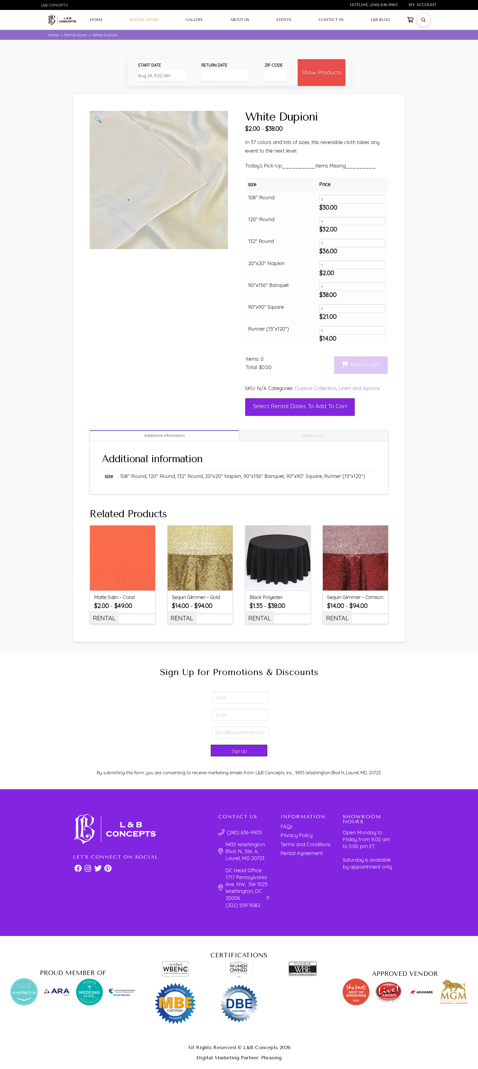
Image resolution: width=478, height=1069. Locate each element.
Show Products (321, 72)
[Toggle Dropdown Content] (410, 20)
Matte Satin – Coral (114, 597)
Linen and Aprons (359, 388)
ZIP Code (274, 65)
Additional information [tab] (164, 435)
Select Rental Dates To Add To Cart (300, 406)
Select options (281, 584)
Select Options (126, 584)
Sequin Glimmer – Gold (196, 597)
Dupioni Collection (315, 388)
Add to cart (365, 364)
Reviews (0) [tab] (313, 435)
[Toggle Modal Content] (423, 20)
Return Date (214, 65)
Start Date (149, 65)
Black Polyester (266, 597)
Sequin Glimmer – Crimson (355, 597)
